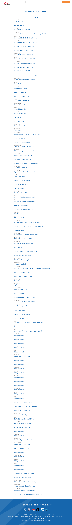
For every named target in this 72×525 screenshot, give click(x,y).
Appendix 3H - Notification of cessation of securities (24, 197)
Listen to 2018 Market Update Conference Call (23, 55)
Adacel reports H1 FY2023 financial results (23, 402)
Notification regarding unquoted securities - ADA (24, 151)
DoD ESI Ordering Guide (49, 514)
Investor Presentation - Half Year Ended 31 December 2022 (26, 406)
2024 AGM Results (18, 117)
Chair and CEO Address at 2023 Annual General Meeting (25, 251)
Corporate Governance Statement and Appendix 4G (24, 172)
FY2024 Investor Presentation (20, 176)
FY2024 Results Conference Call (21, 184)
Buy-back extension (18, 214)
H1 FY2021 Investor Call (19, 25)
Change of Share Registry (19, 293)
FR (45, 1)
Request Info (66, 1)
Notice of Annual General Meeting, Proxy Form (23, 260)
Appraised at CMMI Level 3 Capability (35, 514)
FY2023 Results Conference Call (21, 318)
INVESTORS (29, 1)
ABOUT (23, 1)
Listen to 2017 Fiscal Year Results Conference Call (24, 63)
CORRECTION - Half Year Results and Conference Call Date (26, 235)
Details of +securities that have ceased (22, 327)
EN (43, 1)
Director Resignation (18, 130)
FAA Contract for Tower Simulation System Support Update (26, 163)
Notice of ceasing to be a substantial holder (23, 193)
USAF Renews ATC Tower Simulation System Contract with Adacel (27, 222)
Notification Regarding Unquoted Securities (23, 276)
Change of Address (18, 247)
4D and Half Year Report (19, 230)
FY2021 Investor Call (18, 21)
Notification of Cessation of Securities (22, 96)
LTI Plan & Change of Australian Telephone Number (24, 147)
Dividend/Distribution (18, 281)
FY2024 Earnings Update (19, 188)
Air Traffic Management (45, 3)
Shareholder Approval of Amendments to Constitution (25, 473)
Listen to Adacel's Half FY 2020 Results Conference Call (25, 38)
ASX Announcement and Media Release (22, 142)
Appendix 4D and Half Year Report (21, 415)
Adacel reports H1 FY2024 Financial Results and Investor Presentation (28, 226)
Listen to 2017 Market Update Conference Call (23, 67)
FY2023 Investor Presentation (20, 310)
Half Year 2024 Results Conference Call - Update (24, 239)
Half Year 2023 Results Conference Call (22, 423)
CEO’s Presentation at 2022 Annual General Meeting (25, 482)
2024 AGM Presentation (19, 121)
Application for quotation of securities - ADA (23, 159)
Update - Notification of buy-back (21, 205)
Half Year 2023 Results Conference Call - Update (24, 419)
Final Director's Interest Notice (20, 84)
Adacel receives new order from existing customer (24, 209)
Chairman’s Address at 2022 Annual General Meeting (25, 486)
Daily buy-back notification (19, 335)
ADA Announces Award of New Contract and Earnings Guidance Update (28, 323)
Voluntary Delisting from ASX (20, 138)
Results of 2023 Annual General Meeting (22, 255)
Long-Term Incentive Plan (19, 285)
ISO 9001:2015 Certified (22, 514)
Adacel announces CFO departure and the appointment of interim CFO (28, 331)
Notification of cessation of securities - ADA (23, 155)
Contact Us (67, 3)
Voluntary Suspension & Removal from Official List (24, 80)
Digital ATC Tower (35, 3)
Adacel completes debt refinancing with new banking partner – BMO (28, 494)
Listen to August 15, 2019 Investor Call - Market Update (25, 42)
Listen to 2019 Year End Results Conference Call (24, 46)
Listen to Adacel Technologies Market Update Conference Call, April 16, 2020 (30, 34)
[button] (55, 4)
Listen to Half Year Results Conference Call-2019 (24, 50)
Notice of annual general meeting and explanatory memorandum (27, 134)
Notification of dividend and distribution (22, 410)
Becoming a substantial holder (20, 264)
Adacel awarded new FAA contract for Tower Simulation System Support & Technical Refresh (33, 268)
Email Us (30, 518)
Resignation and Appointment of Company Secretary (25, 297)
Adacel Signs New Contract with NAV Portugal (23, 243)
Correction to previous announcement (21, 448)
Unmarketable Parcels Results (20, 92)
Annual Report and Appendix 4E (20, 168)
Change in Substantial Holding (20, 109)
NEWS (39, 1)
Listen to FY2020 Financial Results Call (22, 29)
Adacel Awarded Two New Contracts (21, 101)
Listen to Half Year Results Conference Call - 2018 (24, 59)
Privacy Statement (32, 520)
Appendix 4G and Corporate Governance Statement (24, 302)
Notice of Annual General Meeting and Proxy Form (24, 490)
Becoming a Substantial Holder (20, 88)
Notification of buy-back (19, 352)
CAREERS (34, 1)
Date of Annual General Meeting (20, 289)
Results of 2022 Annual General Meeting (22, 477)
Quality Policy (24, 520)
